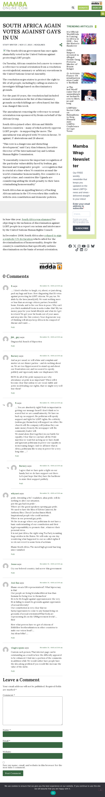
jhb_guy (15, 337)
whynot (15, 493)
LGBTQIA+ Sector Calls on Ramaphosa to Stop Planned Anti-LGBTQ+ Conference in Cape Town (73, 119)
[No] (100, 789)
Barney (15, 356)
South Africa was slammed (37, 219)
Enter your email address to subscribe (81, 206)
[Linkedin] (81, 249)
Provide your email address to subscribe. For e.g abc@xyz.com (81, 220)
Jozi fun (15, 583)
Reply (13, 327)
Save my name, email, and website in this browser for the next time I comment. (32, 766)
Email (6, 741)
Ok (53, 793)
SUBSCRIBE (82, 228)
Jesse (14, 564)
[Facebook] (70, 246)
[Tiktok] (77, 249)
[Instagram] (79, 246)
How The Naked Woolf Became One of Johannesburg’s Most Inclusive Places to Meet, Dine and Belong (72, 95)
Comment (9, 695)
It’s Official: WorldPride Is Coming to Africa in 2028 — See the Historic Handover (73, 39)
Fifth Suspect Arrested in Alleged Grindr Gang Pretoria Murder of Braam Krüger (73, 59)
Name (7, 730)
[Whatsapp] (86, 249)
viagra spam (17, 648)
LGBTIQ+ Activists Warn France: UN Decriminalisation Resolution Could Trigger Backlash (70, 78)
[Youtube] (83, 246)
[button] (73, 8)
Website (7, 752)
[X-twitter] (74, 246)
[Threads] (88, 246)
